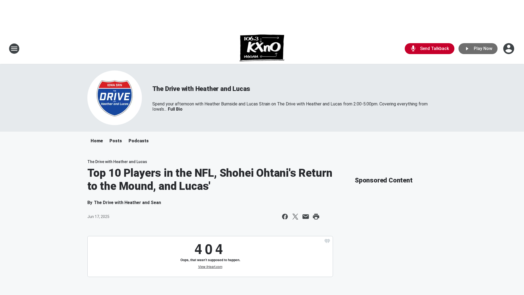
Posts (115, 140)
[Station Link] (262, 48)
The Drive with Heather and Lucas (201, 89)
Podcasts (139, 140)
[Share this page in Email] (305, 216)
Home (97, 140)
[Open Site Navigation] (14, 48)
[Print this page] (316, 216)
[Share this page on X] (295, 216)
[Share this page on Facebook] (285, 216)
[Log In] (509, 48)
